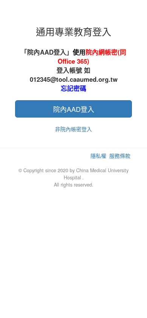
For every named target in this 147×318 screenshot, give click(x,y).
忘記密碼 (73, 88)
